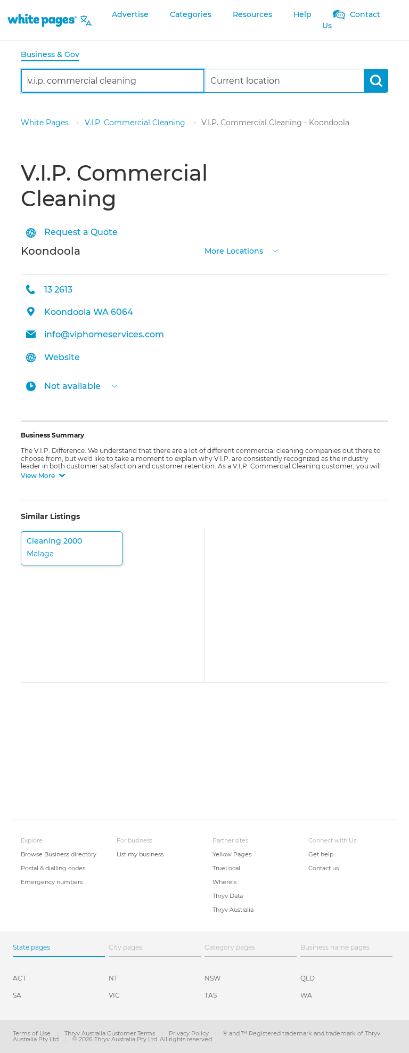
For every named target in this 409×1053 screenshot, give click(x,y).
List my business (140, 854)
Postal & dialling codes (53, 868)
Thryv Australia (232, 909)
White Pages (46, 122)
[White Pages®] (42, 21)
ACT (19, 978)
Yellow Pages (231, 854)
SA (17, 995)
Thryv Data (227, 896)
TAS (210, 995)
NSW (212, 978)
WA (306, 995)
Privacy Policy (189, 1033)
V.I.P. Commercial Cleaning (136, 122)
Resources (252, 14)
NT (113, 978)
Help (302, 14)
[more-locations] (275, 249)
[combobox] (112, 80)
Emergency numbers (52, 882)
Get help (320, 854)
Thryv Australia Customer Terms (110, 1033)
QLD (307, 978)
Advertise (130, 14)
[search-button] (376, 80)
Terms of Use (32, 1033)
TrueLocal (226, 868)
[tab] (54, 55)
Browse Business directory (58, 854)
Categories (190, 14)
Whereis (224, 882)
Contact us (323, 868)
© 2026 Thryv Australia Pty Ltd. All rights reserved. (142, 1039)
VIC (114, 995)
